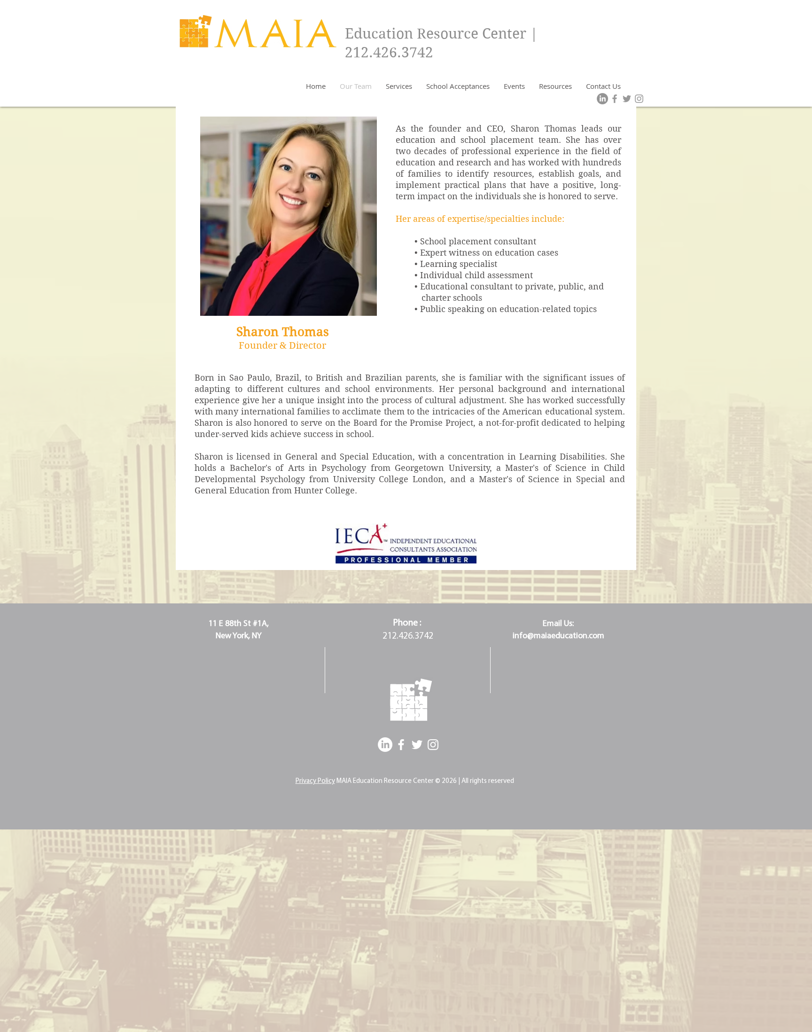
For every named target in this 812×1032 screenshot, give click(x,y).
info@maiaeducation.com (558, 636)
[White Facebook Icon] (401, 744)
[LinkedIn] (602, 98)
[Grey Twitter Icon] (626, 98)
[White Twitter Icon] (417, 744)
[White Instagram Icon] (433, 744)
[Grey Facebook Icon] (614, 98)
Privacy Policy (315, 781)
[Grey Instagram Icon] (639, 98)
